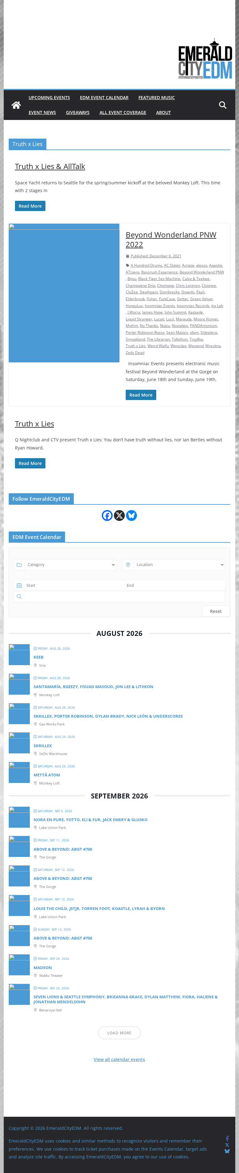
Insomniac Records (193, 305)
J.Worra (134, 312)
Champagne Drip (140, 285)
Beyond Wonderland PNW (202, 272)
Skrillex (43, 745)
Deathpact (149, 292)
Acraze (188, 265)
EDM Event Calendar (104, 97)
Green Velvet (201, 298)
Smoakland (135, 339)
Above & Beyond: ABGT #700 (63, 849)
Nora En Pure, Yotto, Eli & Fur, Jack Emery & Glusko (91, 819)
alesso (201, 265)
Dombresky (170, 292)
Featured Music (156, 97)
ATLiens (132, 272)
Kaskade (195, 312)
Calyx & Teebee (195, 278)
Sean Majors (177, 332)
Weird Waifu (158, 345)
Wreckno (213, 345)
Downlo (187, 292)
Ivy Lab (217, 305)
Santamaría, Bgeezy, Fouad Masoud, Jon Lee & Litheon (93, 686)
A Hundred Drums (146, 265)
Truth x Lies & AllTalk (50, 166)
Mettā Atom (47, 775)
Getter (182, 298)
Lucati (159, 319)
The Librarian (158, 339)
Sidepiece (208, 332)
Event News (42, 112)
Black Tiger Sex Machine (159, 278)
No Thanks (149, 325)
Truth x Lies (136, 345)
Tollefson (180, 339)
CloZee (132, 292)
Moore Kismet (206, 319)
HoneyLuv (134, 305)
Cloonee (209, 285)
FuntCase (167, 298)
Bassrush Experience (159, 272)
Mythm (132, 325)
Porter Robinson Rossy (145, 332)
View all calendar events (119, 1059)
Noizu (165, 325)
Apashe (215, 265)
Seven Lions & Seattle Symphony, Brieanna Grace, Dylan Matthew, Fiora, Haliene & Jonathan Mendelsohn (126, 999)
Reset (216, 611)
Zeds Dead (135, 352)
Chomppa (165, 285)
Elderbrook (135, 298)
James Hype (152, 312)
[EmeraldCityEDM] (16, 105)
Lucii (170, 319)
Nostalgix (180, 325)
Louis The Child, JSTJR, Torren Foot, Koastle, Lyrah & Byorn (99, 908)
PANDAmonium (203, 325)
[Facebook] (107, 515)
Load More (119, 1033)
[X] (119, 515)
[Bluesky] (131, 515)
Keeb (39, 657)
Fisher (152, 298)
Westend (196, 345)
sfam (194, 332)
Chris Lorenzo (188, 285)
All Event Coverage (123, 112)
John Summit (175, 312)
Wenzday (178, 345)
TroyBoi (196, 339)
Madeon (43, 967)
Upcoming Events (49, 97)
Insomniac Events (160, 305)
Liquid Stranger (139, 319)
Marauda (184, 319)
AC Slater (172, 265)
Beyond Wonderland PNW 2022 (171, 239)
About (163, 112)
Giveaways (78, 112)
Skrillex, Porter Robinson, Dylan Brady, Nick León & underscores (108, 716)
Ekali (200, 292)
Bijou (132, 278)
